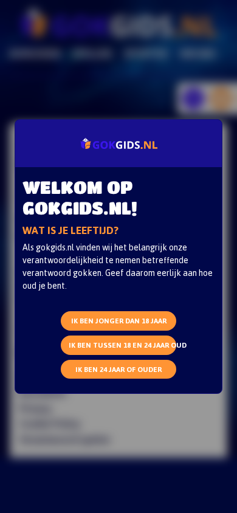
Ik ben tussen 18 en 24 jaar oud (122, 344)
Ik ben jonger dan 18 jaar (119, 320)
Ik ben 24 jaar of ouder (118, 369)
